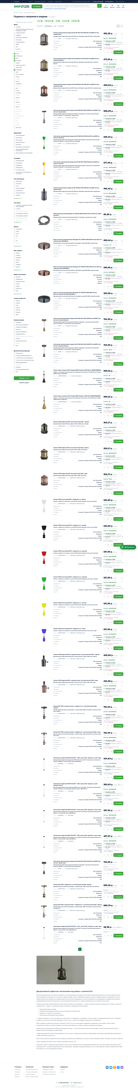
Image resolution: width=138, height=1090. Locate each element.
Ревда (17, 95)
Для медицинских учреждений (24, 153)
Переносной (19, 167)
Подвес (18, 195)
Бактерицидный (20, 188)
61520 (59, 117)
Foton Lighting (19, 74)
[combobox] (21, 1)
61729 (59, 219)
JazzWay (18, 27)
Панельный (19, 181)
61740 (59, 298)
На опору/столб (20, 169)
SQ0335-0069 (61, 684)
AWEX (17, 44)
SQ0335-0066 (61, 632)
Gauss (17, 76)
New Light (18, 127)
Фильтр (18, 343)
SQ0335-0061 (61, 503)
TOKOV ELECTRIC (20, 33)
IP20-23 (18, 300)
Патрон (18, 338)
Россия (18, 113)
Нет (17, 345)
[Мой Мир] (118, 1067)
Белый (17, 253)
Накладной (19, 163)
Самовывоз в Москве (48, 1069)
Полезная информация (32, 1072)
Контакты (50, 1)
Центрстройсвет (20, 42)
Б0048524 (60, 763)
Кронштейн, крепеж (21, 341)
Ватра (17, 99)
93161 (59, 325)
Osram (17, 90)
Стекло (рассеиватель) (22, 324)
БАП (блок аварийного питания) (24, 336)
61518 (59, 66)
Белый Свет (19, 51)
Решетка (18, 329)
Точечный (18, 183)
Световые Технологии (22, 37)
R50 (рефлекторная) (21, 220)
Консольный (19, 190)
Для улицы (19, 137)
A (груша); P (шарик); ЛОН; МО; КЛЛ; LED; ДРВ (24, 206)
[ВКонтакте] (107, 1067)
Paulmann (18, 104)
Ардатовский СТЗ (20, 65)
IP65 (17, 314)
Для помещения (20, 135)
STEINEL (18, 79)
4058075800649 (62, 375)
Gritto (17, 123)
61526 (59, 143)
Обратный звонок (120, 1)
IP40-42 (18, 303)
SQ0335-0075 (61, 737)
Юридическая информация (77, 1086)
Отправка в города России (49, 1074)
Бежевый (18, 257)
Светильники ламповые (29, 12)
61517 (59, 38)
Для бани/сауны (20, 142)
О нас (30, 1)
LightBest (18, 35)
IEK (17, 46)
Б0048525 (60, 791)
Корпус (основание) (21, 331)
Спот (17, 186)
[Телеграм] (110, 1067)
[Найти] (99, 6)
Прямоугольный (20, 281)
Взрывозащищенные (21, 362)
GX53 (17, 231)
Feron (17, 53)
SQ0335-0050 (61, 477)
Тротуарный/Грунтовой (22, 369)
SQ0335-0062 (61, 529)
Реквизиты (17, 1072)
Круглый (18, 277)
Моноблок (18, 322)
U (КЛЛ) (18, 209)
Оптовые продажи (30, 1074)
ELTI (17, 88)
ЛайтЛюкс (18, 109)
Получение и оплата (40, 1)
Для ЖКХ (18, 144)
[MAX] (121, 1067)
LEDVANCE (19, 69)
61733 (59, 245)
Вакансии (17, 1076)
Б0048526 (60, 815)
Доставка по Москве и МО (49, 1072)
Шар (17, 290)
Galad (17, 106)
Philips (18, 125)
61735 (59, 272)
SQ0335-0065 (61, 607)
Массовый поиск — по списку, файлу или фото (55, 8)
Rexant (18, 102)
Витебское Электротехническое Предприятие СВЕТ (24, 30)
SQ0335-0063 (61, 555)
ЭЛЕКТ (18, 118)
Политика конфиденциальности (62, 1086)
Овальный (18, 288)
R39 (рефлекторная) (21, 218)
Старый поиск (58, 1)
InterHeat (18, 93)
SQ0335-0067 (61, 658)
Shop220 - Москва (18, 12)
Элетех (18, 97)
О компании (18, 1069)
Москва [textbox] (17, 1)
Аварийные (19, 364)
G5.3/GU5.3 (19, 229)
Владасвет (19, 83)
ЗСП (17, 72)
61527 (59, 169)
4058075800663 (62, 401)
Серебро (18, 264)
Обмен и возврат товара (32, 1076)
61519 (59, 90)
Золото (18, 266)
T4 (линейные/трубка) (22, 211)
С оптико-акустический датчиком (25, 360)
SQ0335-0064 (61, 581)
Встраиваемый (20, 160)
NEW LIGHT (19, 67)
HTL (17, 120)
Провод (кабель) (20, 334)
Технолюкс (19, 39)
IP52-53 (18, 307)
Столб (17, 283)
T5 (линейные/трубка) (22, 213)
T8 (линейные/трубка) (22, 215)
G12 (17, 238)
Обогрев (18, 367)
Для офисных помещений (22, 147)
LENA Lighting (19, 116)
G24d (17, 243)
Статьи (62, 1072)
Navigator (18, 60)
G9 (16, 236)
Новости (62, 1069)
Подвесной (19, 165)
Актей (17, 81)
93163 (59, 868)
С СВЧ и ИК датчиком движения (24, 358)
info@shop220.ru (109, 1)
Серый (17, 260)
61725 (59, 193)
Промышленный (20, 193)
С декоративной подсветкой (23, 355)
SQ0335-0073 (61, 713)
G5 (16, 240)
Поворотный (19, 353)
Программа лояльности (32, 1069)
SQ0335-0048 (61, 452)
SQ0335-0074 (61, 910)
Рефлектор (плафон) (21, 327)
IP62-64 (18, 312)
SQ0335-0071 (61, 888)
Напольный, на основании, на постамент (24, 173)
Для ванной (19, 140)
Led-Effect (18, 86)
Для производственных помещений (22, 150)
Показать (24, 378)
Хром (17, 262)
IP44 (17, 305)
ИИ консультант (129, 547)
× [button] (41, 21)
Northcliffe (19, 111)
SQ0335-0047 (61, 426)
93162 (59, 351)
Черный (18, 255)
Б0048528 (60, 841)
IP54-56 (18, 310)
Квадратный (19, 279)
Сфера (17, 286)
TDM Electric (19, 56)
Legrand (18, 49)
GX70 (17, 233)
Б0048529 (60, 932)
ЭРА (17, 58)
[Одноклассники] (114, 1067)
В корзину (119, 52)
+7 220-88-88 (97, 1)
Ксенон (18, 63)
